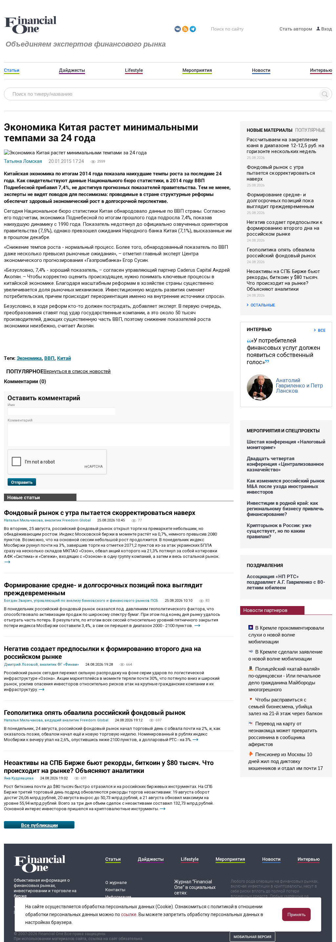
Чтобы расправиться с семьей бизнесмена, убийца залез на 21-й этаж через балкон (285, 706)
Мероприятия (197, 70)
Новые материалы (269, 130)
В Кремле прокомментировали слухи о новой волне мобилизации (286, 634)
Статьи (11, 70)
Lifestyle (134, 70)
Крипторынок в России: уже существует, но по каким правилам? (279, 530)
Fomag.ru (30, 25)
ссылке (128, 914)
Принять (296, 914)
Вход (326, 29)
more (7, 562)
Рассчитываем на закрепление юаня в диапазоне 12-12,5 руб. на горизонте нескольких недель (285, 145)
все (322, 330)
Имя (11, 405)
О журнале (116, 882)
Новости (261, 70)
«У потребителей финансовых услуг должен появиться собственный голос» (283, 351)
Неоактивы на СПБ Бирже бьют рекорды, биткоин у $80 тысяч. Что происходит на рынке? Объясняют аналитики (109, 766)
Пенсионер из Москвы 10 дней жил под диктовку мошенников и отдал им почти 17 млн (285, 765)
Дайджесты (72, 70)
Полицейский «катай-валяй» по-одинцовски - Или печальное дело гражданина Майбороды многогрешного (284, 679)
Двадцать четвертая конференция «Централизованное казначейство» (285, 464)
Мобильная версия (252, 936)
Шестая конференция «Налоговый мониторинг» (286, 444)
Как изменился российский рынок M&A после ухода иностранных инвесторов (286, 486)
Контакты (115, 889)
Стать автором (296, 29)
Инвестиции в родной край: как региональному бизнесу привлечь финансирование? (285, 508)
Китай (64, 358)
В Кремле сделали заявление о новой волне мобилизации (285, 655)
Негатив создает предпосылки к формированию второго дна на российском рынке (102, 652)
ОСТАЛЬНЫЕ (263, 304)
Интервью (321, 70)
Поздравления (265, 565)
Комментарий (20, 420)
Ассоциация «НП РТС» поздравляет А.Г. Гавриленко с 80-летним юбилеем (286, 582)
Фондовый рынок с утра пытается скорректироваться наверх (99, 512)
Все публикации (39, 825)
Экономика (29, 358)
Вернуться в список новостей (77, 371)
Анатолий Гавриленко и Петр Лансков (299, 385)
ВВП (49, 358)
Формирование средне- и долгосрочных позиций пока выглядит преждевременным (103, 588)
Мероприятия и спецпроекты (283, 430)
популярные (310, 130)
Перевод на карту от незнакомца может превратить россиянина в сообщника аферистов (282, 734)
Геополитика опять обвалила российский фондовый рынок (94, 712)
